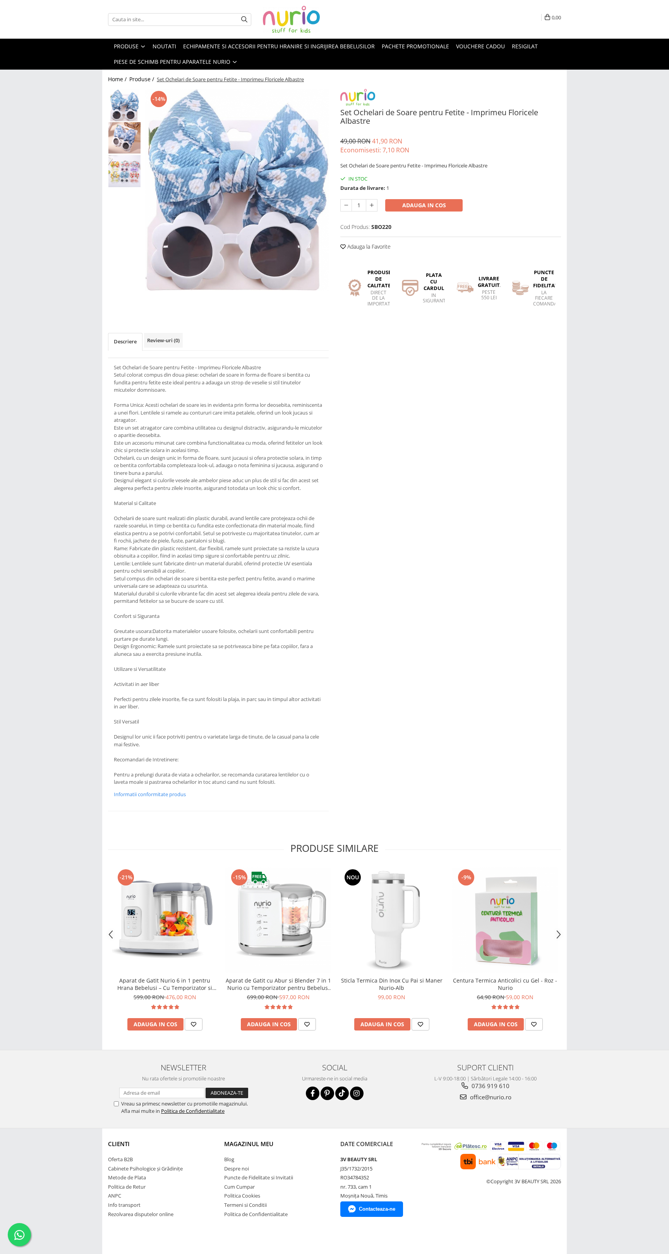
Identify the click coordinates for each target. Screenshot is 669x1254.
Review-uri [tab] (163, 340)
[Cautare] (244, 19)
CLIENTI (119, 1144)
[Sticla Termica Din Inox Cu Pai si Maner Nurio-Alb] (391, 920)
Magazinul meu (248, 1144)
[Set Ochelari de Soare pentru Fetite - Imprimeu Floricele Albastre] (237, 190)
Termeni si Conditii (245, 1204)
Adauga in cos (424, 205)
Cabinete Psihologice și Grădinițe (145, 1168)
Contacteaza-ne (377, 1209)
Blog (229, 1159)
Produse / (142, 79)
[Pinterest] (327, 1093)
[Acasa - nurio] (301, 19)
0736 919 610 (489, 1086)
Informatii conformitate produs (150, 794)
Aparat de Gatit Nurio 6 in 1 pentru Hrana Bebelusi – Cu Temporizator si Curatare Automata (164, 984)
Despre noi (236, 1168)
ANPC (114, 1195)
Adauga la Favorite (368, 246)
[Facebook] (312, 1093)
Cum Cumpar (239, 1186)
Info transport (124, 1204)
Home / (118, 79)
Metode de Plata (127, 1177)
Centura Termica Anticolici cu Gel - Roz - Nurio (505, 984)
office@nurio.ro (489, 1097)
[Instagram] (357, 1093)
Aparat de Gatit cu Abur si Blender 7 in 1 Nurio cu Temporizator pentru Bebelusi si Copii (278, 984)
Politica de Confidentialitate (193, 1110)
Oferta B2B (120, 1159)
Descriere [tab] (125, 341)
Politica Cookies (242, 1195)
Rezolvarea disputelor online (140, 1214)
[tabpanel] (237, 190)
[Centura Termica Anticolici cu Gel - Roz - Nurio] (505, 920)
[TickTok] (342, 1093)
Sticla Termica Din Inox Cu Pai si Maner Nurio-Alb (392, 984)
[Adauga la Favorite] (193, 1024)
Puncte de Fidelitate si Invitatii (258, 1177)
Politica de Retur (127, 1186)
